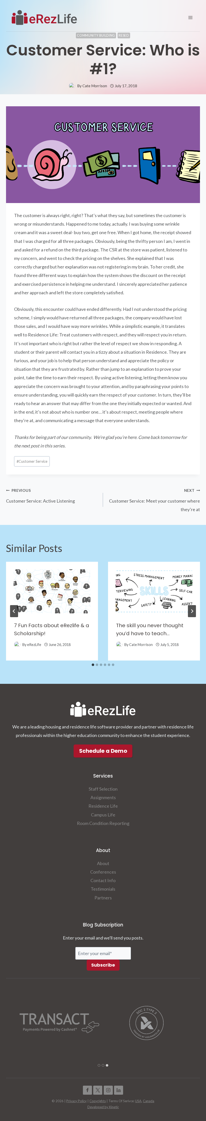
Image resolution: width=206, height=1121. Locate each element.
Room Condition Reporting (103, 823)
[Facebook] (87, 1090)
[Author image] (72, 86)
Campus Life (103, 814)
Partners (103, 897)
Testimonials (103, 889)
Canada (148, 1101)
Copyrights (97, 1101)
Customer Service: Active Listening (40, 496)
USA (138, 1101)
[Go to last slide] (14, 611)
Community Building (96, 35)
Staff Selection (103, 789)
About (103, 863)
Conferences (103, 872)
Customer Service (32, 461)
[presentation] (52, 587)
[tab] (93, 665)
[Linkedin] (118, 1090)
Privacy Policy (76, 1101)
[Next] (192, 611)
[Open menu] (190, 17)
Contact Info (103, 880)
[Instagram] (108, 1090)
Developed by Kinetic (103, 1107)
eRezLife (34, 644)
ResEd (124, 35)
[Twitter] (97, 1090)
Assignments (103, 797)
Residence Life (103, 806)
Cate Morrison (94, 85)
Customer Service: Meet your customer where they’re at (154, 500)
